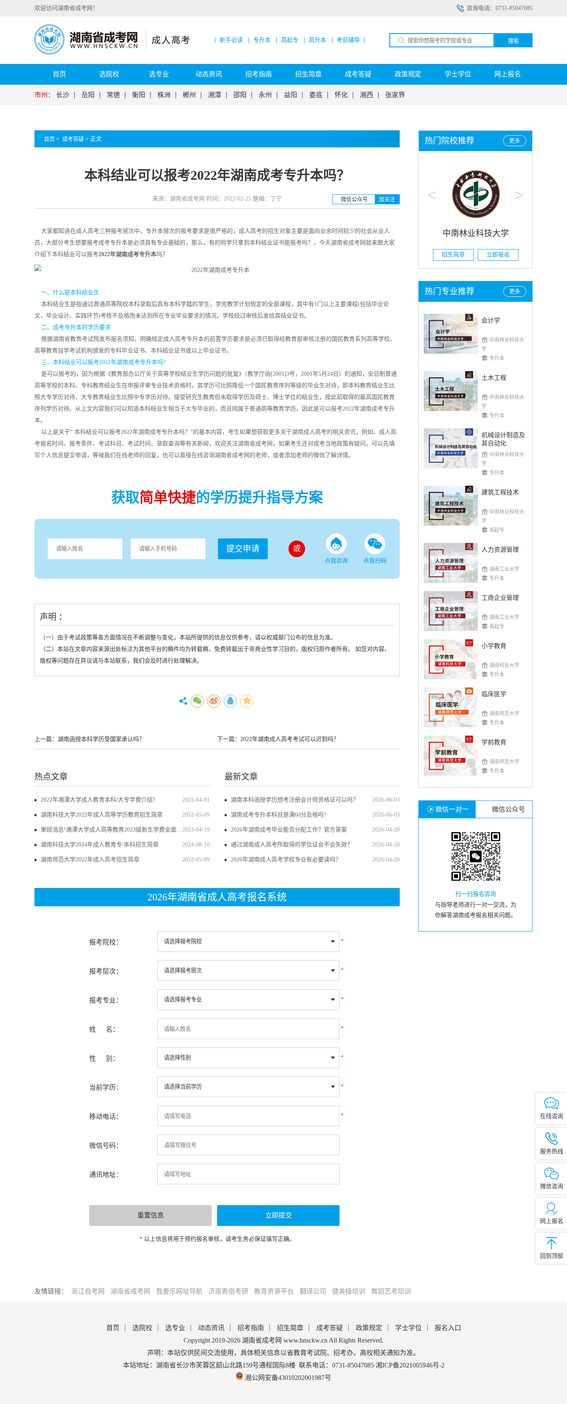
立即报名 (498, 255)
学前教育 (493, 742)
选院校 (109, 74)
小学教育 (493, 646)
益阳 (290, 95)
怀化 (341, 95)
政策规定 (408, 74)
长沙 (62, 95)
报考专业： (105, 1000)
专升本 (262, 40)
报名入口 (448, 1328)
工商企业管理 (500, 597)
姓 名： (104, 1029)
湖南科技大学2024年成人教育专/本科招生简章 (100, 844)
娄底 (316, 95)
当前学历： (105, 1087)
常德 (113, 95)
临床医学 (493, 694)
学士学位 (458, 74)
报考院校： (105, 942)
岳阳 (88, 95)
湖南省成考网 (130, 1291)
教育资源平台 (274, 1291)
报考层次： (105, 971)
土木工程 (493, 377)
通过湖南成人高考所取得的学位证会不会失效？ (292, 844)
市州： (44, 95)
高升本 (317, 40)
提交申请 (242, 548)
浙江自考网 (88, 1291)
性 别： (104, 1058)
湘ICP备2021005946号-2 (410, 1365)
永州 (265, 95)
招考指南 (258, 74)
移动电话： (105, 1116)
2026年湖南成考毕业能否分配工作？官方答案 (289, 830)
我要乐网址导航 (179, 1291)
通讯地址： (105, 1174)
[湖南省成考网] (112, 52)
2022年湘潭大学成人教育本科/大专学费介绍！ (100, 800)
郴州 (189, 95)
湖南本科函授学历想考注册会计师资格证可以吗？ (295, 800)
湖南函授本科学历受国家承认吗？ (101, 739)
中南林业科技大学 (475, 233)
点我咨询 (336, 561)
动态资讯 (209, 74)
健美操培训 (348, 1291)
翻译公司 (313, 1291)
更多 (514, 140)
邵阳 (240, 95)
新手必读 (231, 40)
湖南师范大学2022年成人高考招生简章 (90, 859)
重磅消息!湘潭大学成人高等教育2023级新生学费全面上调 (114, 830)
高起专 (289, 40)
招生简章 (308, 74)
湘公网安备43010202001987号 (287, 1377)
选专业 (159, 74)
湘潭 (214, 95)
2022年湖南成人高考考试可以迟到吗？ (289, 739)
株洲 (164, 95)
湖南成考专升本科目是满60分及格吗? (278, 815)
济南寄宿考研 (228, 1291)
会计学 (490, 320)
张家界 (395, 95)
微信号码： (105, 1145)
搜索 (513, 41)
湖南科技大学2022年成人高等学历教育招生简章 (102, 815)
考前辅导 (348, 40)
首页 (59, 74)
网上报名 (507, 74)
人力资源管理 (500, 549)
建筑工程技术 (500, 492)
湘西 (366, 95)
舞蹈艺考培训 (391, 1291)
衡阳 (138, 95)
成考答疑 (358, 74)
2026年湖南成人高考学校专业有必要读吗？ (286, 859)
